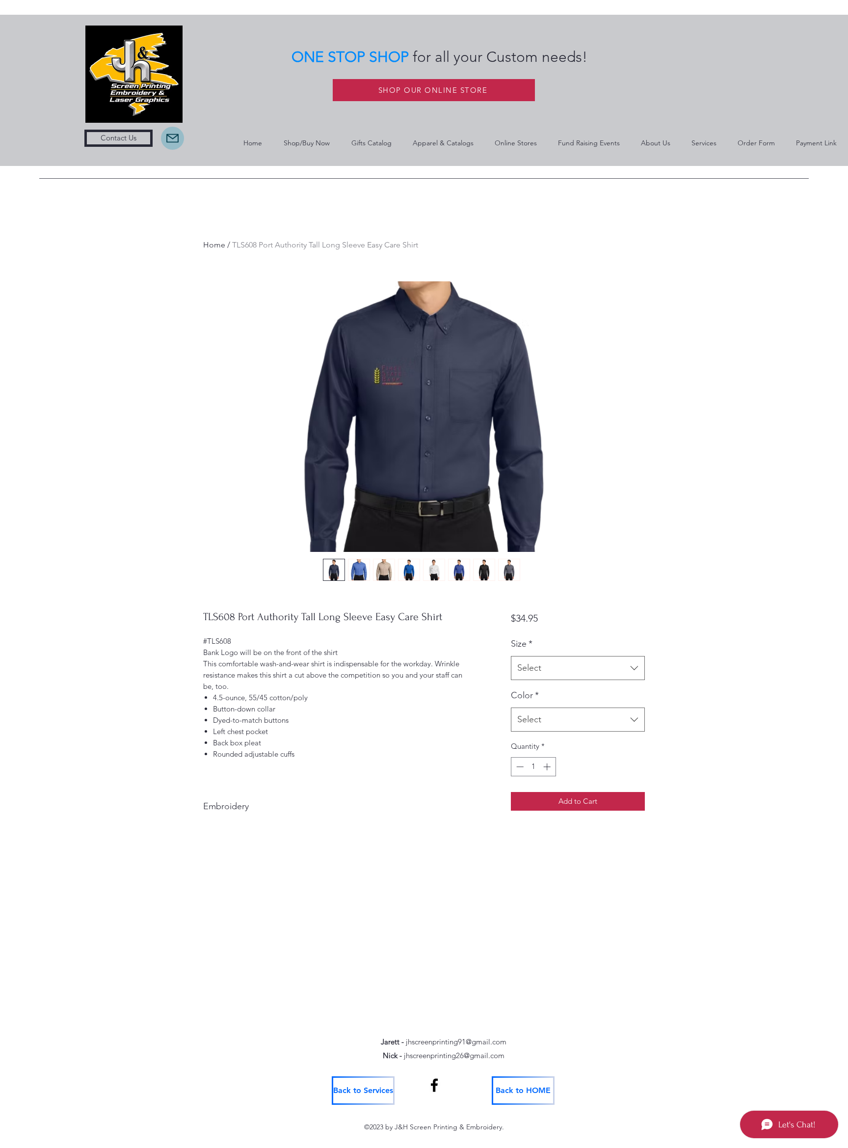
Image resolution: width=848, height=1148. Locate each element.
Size (521, 643)
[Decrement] (519, 767)
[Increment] (548, 767)
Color (525, 695)
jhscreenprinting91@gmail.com (456, 1041)
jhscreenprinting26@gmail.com (454, 1055)
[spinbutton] (533, 767)
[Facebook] (434, 1085)
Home (214, 244)
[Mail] (172, 138)
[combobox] (578, 668)
